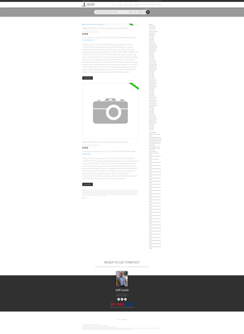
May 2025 (151, 56)
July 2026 (151, 36)
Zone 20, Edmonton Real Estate (93, 193)
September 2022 (153, 105)
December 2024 (153, 64)
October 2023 (152, 84)
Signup (84, 0)
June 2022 (151, 109)
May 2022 (151, 111)
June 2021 (151, 127)
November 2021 (153, 119)
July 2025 (151, 53)
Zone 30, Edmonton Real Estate (102, 194)
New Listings (152, 27)
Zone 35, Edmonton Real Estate (111, 194)
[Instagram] (118, 299)
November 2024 (153, 66)
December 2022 (153, 100)
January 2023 (152, 98)
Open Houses (152, 29)
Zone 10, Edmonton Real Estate (122, 191)
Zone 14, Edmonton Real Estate (93, 192)
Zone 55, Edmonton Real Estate (130, 194)
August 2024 (152, 70)
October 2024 (152, 67)
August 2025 (152, 52)
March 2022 (152, 114)
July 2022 (151, 108)
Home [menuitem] (113, 4)
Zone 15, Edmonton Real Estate (102, 192)
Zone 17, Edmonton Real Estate (121, 192)
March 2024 (152, 78)
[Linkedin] (122, 299)
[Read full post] (110, 25)
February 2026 (152, 44)
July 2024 (151, 72)
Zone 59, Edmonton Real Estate (102, 195)
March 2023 (152, 95)
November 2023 (153, 83)
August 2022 (152, 106)
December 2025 (153, 45)
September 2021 (153, 122)
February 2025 (152, 61)
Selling (151, 4)
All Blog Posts (152, 26)
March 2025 (152, 59)
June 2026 (151, 38)
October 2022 (152, 103)
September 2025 (153, 50)
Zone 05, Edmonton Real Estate (94, 191)
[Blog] (125, 299)
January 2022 (152, 117)
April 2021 (151, 130)
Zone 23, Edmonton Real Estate (121, 193)
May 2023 (151, 92)
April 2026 (151, 41)
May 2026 (151, 39)
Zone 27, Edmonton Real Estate (130, 193)
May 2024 (151, 75)
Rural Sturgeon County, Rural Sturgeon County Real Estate (154, 148)
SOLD (149, 8)
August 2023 (152, 88)
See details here (88, 40)
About (158, 4)
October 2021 (152, 120)
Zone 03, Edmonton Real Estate (92, 32)
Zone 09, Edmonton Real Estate (112, 191)
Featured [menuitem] (119, 4)
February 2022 (152, 116)
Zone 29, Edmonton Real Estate (93, 194)
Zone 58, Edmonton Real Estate (93, 195)
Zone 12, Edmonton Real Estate (131, 191)
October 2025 (152, 48)
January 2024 (152, 81)
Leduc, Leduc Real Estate (155, 140)
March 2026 (152, 42)
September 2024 (153, 69)
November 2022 (153, 102)
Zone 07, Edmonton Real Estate (103, 191)
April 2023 (151, 94)
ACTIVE (144, 8)
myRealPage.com (124, 319)
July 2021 (151, 125)
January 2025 (152, 63)
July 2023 (151, 89)
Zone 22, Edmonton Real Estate (111, 193)
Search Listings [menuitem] (128, 4)
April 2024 (151, 77)
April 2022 (151, 113)
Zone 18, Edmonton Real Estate (130, 192)
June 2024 (151, 73)
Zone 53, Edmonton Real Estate (121, 194)
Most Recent (152, 33)
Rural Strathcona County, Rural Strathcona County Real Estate (155, 143)
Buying (144, 4)
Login (88, 0)
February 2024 (152, 80)
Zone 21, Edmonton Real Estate (102, 193)
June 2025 (151, 55)
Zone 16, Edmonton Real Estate (111, 192)
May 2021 (151, 128)
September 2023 (153, 86)
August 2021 (152, 123)
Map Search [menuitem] (137, 4)
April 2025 (151, 58)
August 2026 (152, 34)
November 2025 (153, 47)
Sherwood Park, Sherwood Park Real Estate (154, 153)
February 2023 (152, 97)
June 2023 (151, 91)
